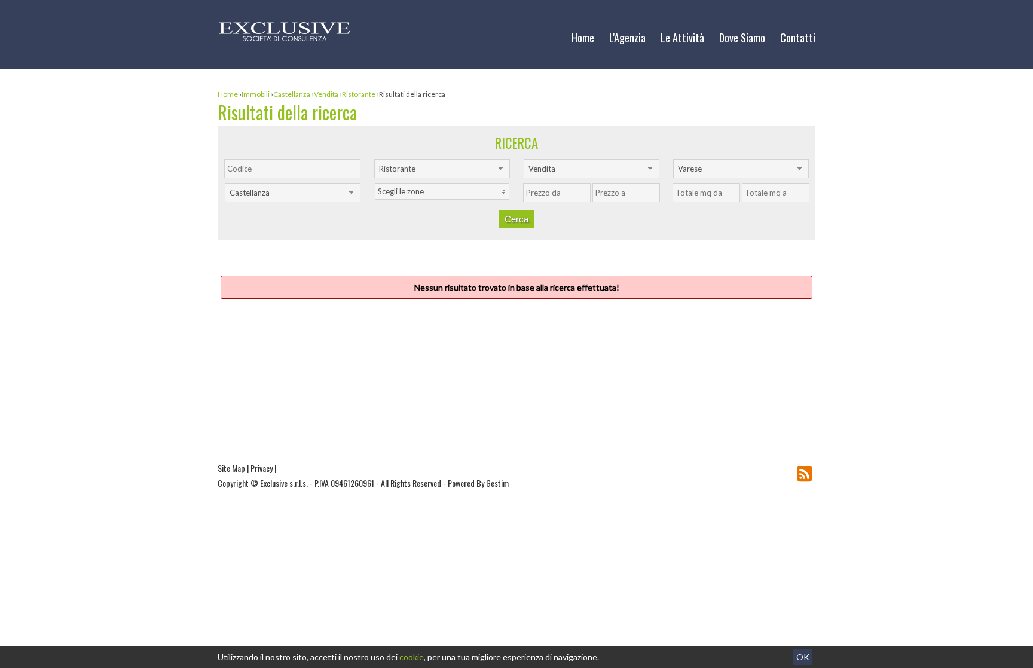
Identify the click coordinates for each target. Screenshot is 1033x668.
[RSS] (804, 473)
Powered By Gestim (478, 483)
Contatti (797, 37)
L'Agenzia (627, 37)
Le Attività (682, 37)
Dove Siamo (742, 37)
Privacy (261, 468)
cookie (411, 657)
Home (582, 37)
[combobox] (442, 168)
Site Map (231, 468)
